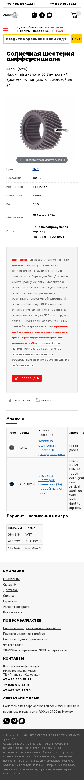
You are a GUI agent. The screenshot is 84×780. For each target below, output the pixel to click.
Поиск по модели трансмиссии (25, 639)
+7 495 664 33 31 (17, 679)
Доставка (10, 590)
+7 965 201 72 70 (17, 690)
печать (46, 400)
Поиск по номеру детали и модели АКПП (32, 628)
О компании (11, 579)
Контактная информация (21, 666)
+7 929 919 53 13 (16, 685)
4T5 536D (45, 476)
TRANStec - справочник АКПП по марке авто (35, 650)
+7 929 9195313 (63, 4)
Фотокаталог (13, 645)
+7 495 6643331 (21, 4)
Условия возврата (16, 607)
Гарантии (10, 601)
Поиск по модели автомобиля (24, 634)
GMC (35, 169)
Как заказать (12, 612)
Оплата (8, 596)
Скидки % (9, 584)
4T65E (36, 195)
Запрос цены (30, 378)
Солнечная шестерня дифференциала (51, 450)
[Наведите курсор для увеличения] (42, 130)
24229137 (45, 441)
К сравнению (22, 400)
